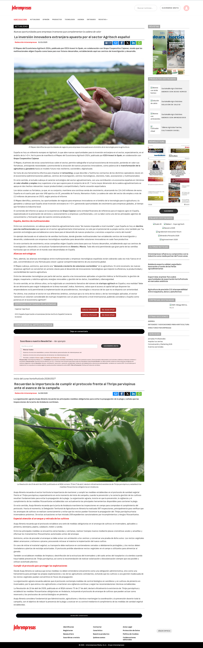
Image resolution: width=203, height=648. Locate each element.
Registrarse (68, 630)
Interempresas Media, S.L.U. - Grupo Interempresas (105, 645)
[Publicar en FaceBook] (121, 43)
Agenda (81, 19)
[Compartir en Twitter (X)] (127, 43)
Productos (57, 19)
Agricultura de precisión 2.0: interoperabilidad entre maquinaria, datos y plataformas (167, 290)
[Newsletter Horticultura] (168, 173)
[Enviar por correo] (115, 43)
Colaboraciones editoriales (129, 638)
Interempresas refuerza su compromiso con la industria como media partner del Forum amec (168, 255)
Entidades (91, 19)
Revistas (102, 19)
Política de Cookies (131, 634)
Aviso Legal (39, 358)
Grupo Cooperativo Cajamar (26, 158)
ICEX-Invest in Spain (112, 155)
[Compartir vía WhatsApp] (139, 43)
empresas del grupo (125, 361)
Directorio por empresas (159, 328)
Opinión (46, 19)
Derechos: (39, 363)
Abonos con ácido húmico (174, 92)
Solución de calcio (171, 105)
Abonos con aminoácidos (174, 118)
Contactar (97, 627)
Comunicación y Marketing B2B (160, 344)
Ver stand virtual (108, 310)
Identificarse (68, 627)
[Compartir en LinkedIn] (133, 43)
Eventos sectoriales (155, 347)
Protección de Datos (131, 630)
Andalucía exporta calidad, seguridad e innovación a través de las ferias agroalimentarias (164, 266)
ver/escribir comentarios (79, 616)
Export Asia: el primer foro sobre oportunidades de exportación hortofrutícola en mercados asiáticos (168, 279)
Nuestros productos (101, 634)
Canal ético (97, 630)
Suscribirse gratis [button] (170, 8)
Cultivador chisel (171, 130)
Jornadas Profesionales (157, 339)
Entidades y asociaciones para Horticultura (168, 324)
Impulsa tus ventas (155, 341)
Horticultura (20, 19)
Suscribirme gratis (111, 346)
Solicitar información (89, 310)
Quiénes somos (99, 637)
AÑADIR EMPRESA (164, 631)
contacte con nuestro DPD (116, 363)
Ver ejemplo (59, 341)
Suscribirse (168, 211)
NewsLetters (68, 634)
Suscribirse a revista (71, 637)
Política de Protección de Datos (55, 358)
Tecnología (70, 19)
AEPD (69, 365)
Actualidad (35, 19)
